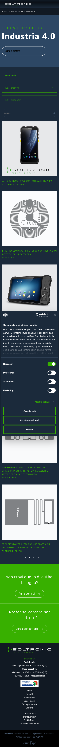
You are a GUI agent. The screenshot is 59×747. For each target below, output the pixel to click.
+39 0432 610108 (22, 676)
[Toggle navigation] (53, 4)
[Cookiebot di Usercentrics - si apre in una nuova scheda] (36, 315)
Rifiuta (29, 429)
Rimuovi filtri (11, 75)
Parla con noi (26, 593)
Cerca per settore (16, 12)
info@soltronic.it (38, 676)
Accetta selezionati (29, 420)
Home (4, 12)
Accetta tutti (29, 411)
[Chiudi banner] (55, 315)
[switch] (52, 373)
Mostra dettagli (42, 402)
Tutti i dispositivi (13, 100)
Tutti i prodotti (12, 87)
